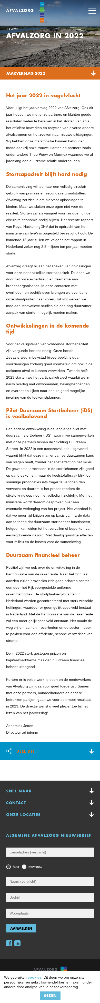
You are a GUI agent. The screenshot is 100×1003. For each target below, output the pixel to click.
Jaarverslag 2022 (25, 73)
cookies (35, 977)
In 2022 (12, 29)
